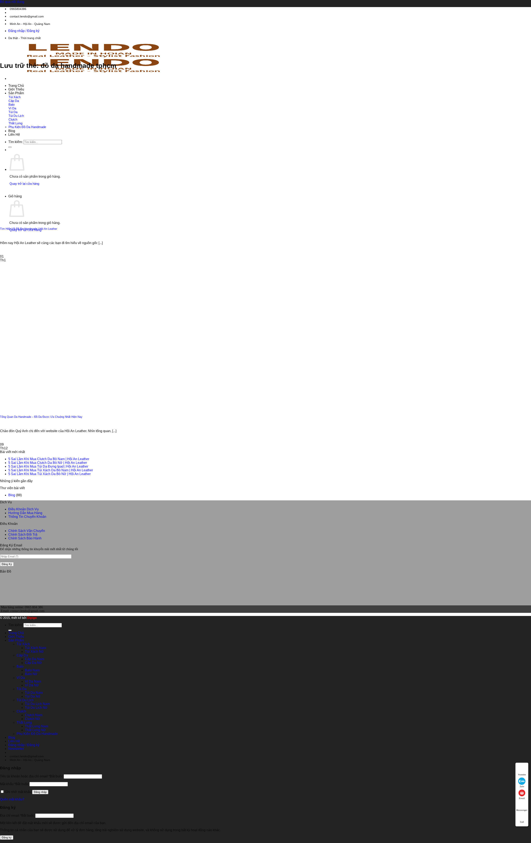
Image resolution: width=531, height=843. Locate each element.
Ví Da (12, 108)
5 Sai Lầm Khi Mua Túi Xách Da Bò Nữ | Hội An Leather (49, 474)
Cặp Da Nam (34, 659)
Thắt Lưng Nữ (35, 730)
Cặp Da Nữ (33, 663)
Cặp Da (14, 101)
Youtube (522, 774)
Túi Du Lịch (16, 115)
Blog (11, 131)
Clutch (13, 119)
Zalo (522, 786)
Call (522, 822)
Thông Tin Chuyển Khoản (27, 516)
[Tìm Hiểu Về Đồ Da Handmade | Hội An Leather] (41, 219)
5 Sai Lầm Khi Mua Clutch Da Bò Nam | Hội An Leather (48, 459)
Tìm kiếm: (15, 625)
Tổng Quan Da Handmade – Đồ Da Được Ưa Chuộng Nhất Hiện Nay (41, 416)
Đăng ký (7, 837)
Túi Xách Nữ (34, 651)
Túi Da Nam (34, 692)
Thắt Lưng (15, 123)
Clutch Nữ (32, 719)
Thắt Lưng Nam (36, 726)
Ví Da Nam (33, 681)
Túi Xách (15, 97)
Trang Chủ (16, 85)
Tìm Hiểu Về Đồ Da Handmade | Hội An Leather (28, 228)
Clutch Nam (33, 715)
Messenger (521, 810)
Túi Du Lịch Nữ (36, 707)
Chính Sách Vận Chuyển (26, 531)
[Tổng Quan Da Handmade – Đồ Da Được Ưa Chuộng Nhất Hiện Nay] (41, 407)
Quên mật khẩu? (12, 799)
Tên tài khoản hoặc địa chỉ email (31, 776)
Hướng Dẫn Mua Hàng (25, 513)
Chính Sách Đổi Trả (22, 534)
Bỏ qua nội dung (12, 2)
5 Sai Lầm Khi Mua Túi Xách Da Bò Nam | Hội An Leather (50, 470)
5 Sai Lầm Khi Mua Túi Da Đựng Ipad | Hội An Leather (48, 466)
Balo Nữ (31, 674)
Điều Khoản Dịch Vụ (23, 509)
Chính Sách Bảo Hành (24, 538)
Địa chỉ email (17, 815)
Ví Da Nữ (32, 685)
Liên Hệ (14, 134)
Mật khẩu (14, 784)
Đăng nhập (40, 792)
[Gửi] (10, 630)
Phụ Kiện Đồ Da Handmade (27, 127)
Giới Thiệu (16, 89)
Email (522, 798)
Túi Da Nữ (32, 696)
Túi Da (13, 112)
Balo (12, 104)
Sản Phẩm (16, 93)
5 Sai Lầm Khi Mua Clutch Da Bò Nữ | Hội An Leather (47, 462)
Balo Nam (32, 670)
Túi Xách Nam (35, 648)
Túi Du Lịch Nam (37, 704)
